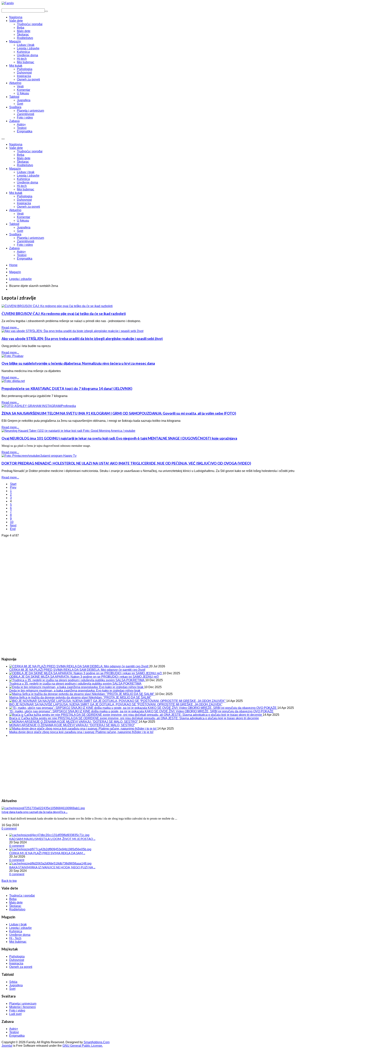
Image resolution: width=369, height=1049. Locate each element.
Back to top (9, 880)
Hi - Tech (15, 938)
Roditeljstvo (25, 165)
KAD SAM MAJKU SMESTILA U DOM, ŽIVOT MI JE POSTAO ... (52, 839)
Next (13, 525)
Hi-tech (22, 186)
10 (11, 522)
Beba (20, 154)
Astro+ (21, 251)
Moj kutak (15, 192)
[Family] (8, 3)
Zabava (14, 248)
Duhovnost (24, 199)
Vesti (20, 213)
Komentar (23, 217)
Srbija (13, 981)
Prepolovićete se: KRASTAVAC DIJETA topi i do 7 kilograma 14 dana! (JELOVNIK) (67, 388)
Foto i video (25, 244)
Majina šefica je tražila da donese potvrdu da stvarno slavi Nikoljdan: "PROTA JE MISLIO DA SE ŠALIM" (80, 697)
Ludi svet (15, 1014)
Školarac (23, 161)
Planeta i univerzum (30, 237)
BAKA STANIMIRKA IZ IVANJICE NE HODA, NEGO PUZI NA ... (52, 867)
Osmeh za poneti (28, 206)
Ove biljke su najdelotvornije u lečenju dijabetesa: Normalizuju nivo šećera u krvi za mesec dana (78, 363)
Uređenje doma (27, 182)
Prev (13, 487)
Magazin (15, 168)
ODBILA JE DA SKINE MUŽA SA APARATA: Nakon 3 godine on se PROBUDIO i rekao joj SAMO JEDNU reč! (84, 676)
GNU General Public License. (82, 1045)
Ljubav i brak (25, 172)
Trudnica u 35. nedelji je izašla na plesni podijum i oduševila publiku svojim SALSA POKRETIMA (75, 683)
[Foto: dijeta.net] (13, 381)
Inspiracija (24, 203)
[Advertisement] (30, 595)
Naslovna (15, 144)
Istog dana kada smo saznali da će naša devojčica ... (34, 812)
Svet (20, 231)
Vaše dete (16, 148)
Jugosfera (23, 227)
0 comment (9, 828)
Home (13, 265)
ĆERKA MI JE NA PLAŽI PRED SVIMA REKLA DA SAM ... (47, 853)
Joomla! (7, 1045)
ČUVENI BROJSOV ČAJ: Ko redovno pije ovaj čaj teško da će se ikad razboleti (64, 313)
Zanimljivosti (25, 241)
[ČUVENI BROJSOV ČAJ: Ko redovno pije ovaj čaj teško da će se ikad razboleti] (57, 306)
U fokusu (23, 220)
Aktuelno (15, 210)
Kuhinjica (23, 179)
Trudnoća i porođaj (29, 151)
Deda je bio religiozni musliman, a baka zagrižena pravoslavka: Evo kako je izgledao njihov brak (74, 690)
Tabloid (14, 224)
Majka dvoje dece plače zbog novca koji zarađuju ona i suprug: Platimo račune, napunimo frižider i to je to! (81, 732)
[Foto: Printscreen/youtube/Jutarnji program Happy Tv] (39, 455)
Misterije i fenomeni (22, 1007)
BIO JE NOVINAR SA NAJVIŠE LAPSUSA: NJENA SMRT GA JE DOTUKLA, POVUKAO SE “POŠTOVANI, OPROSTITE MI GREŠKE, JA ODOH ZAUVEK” (115, 704)
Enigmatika (24, 258)
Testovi (22, 255)
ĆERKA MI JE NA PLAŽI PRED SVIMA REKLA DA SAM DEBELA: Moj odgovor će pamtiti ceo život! (77, 669)
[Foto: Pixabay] (12, 356)
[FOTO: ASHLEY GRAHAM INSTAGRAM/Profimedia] (39, 406)
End (13, 529)
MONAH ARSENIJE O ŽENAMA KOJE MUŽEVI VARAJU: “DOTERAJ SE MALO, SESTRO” (72, 725)
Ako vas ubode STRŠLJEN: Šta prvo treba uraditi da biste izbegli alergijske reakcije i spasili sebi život (82, 338)
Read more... (10, 327)
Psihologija (24, 196)
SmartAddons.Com (97, 1042)
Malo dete (23, 158)
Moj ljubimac (25, 189)
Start (13, 484)
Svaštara (15, 234)
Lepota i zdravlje (28, 175)
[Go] (46, 11)
